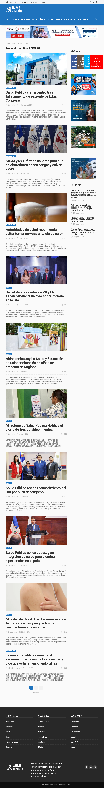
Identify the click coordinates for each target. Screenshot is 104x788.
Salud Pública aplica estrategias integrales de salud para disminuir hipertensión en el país (31, 557)
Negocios (74, 727)
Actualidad (10, 722)
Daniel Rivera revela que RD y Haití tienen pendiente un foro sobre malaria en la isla (35, 296)
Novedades (75, 732)
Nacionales (10, 88)
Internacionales (65, 19)
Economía (75, 722)
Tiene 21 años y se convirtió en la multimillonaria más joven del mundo (82, 220)
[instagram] (96, 2)
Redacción (11, 105)
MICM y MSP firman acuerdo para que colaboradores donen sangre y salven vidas (34, 165)
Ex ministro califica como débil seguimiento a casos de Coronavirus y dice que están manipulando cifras (34, 659)
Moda (40, 747)
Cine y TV (75, 742)
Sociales (74, 737)
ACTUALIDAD (13, 19)
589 (65, 565)
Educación (42, 732)
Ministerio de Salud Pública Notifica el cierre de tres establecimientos (34, 427)
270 (65, 105)
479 (65, 238)
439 (65, 174)
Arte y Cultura (44, 722)
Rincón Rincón (13, 632)
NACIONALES (27, 19)
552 (65, 371)
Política (9, 732)
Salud (8, 287)
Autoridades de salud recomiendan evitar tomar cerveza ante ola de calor (34, 231)
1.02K (65, 668)
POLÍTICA (41, 19)
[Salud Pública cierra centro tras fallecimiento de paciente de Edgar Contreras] (36, 69)
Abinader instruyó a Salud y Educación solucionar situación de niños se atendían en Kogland (34, 363)
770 (65, 305)
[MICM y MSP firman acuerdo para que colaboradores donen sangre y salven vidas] (36, 139)
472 (65, 497)
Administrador (13, 668)
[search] (96, 19)
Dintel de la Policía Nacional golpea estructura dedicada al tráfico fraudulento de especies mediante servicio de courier (83, 194)
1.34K (65, 434)
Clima (73, 747)
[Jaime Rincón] (15, 9)
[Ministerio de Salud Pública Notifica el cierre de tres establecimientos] (36, 403)
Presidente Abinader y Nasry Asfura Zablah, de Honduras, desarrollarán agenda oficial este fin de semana (83, 231)
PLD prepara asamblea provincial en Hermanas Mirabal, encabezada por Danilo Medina (81, 208)
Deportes (82, 19)
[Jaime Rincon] (17, 766)
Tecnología (42, 737)
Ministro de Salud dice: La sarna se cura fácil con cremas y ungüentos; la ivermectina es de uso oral (36, 623)
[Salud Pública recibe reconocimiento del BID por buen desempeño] (36, 466)
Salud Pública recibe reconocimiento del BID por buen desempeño (36, 490)
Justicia (41, 742)
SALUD (50, 19)
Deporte (9, 747)
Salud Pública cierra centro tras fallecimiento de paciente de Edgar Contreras (32, 96)
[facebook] (90, 2)
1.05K (65, 632)
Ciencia (41, 727)
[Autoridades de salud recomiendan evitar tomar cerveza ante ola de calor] (36, 207)
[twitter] (93, 2)
